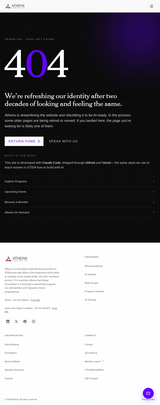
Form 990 (35, 300)
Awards (9, 378)
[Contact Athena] (148, 393)
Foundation (11, 353)
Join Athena (91, 353)
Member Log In (94, 361)
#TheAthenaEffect (94, 370)
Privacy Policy (148, 399)
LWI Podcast (91, 378)
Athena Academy (94, 266)
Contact (89, 344)
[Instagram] (33, 321)
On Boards (90, 274)
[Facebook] (25, 321)
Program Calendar (94, 291)
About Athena (12, 344)
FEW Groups (91, 283)
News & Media (12, 361)
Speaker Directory (14, 370)
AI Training (90, 299)
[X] (16, 321)
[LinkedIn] (8, 321)
